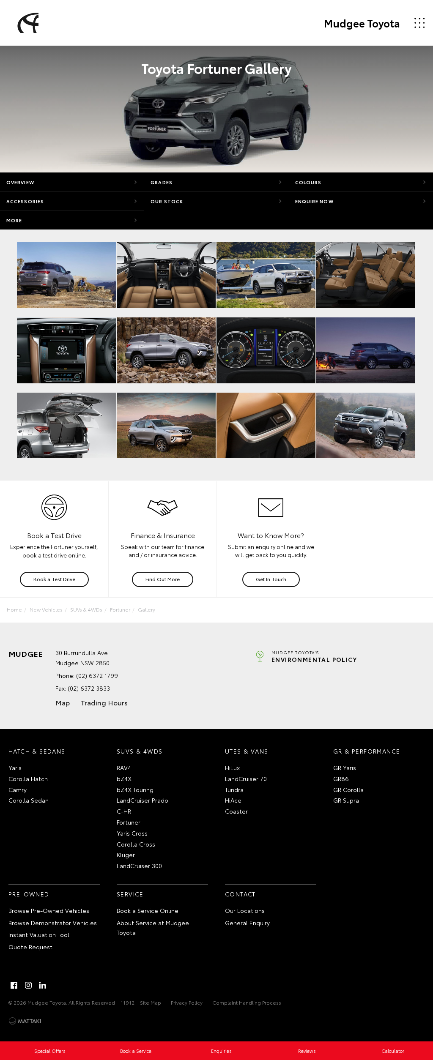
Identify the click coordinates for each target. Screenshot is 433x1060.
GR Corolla (348, 789)
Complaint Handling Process (246, 1002)
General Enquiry (247, 922)
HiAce (233, 800)
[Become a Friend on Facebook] (14, 985)
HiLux (232, 767)
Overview (20, 182)
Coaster (236, 811)
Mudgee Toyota (362, 23)
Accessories (25, 201)
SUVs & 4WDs (86, 609)
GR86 (341, 778)
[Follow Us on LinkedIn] (42, 985)
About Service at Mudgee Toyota (153, 927)
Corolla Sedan (28, 800)
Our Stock (167, 201)
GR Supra (346, 800)
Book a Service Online (147, 910)
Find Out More (162, 578)
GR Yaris (344, 767)
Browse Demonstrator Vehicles (52, 922)
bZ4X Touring (135, 789)
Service (130, 894)
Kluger (126, 854)
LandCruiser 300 (139, 865)
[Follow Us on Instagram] (28, 985)
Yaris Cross (132, 833)
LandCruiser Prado (142, 800)
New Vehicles (46, 609)
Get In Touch (271, 578)
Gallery (146, 609)
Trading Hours (104, 702)
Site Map (150, 1002)
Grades (162, 182)
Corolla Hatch (28, 778)
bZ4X (124, 778)
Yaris (15, 767)
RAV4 (124, 767)
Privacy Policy (187, 1002)
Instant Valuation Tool (38, 934)
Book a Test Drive (54, 578)
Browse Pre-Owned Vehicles (48, 910)
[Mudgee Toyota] (26, 23)
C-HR (124, 811)
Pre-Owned (28, 894)
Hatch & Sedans (37, 751)
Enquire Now (314, 201)
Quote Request (30, 947)
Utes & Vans (246, 751)
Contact (240, 894)
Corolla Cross (136, 844)
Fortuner (120, 609)
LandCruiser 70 (246, 778)
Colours (308, 182)
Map (62, 702)
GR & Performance (366, 751)
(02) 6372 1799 (97, 675)
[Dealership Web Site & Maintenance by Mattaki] (24, 1021)
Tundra (234, 789)
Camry (17, 789)
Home (14, 609)
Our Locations (245, 910)
